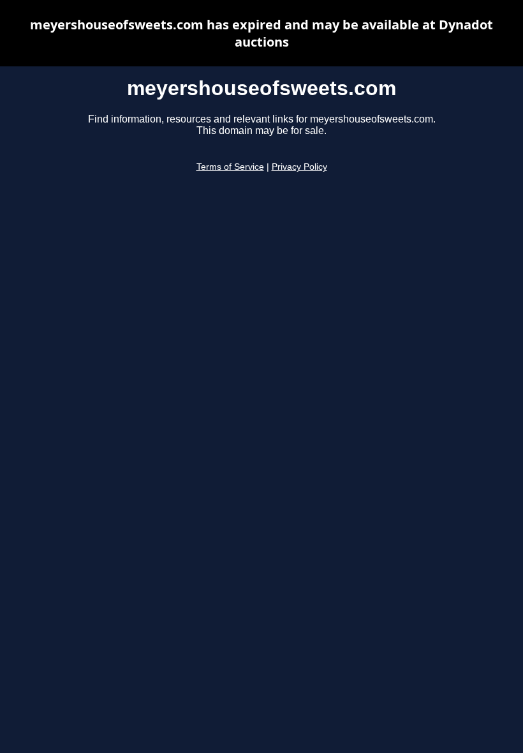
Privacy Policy (299, 167)
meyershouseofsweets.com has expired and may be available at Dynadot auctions (261, 33)
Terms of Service (230, 167)
